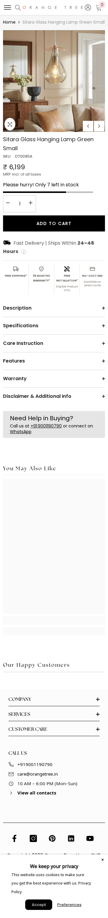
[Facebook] (14, 838)
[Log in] (88, 7)
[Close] (103, 860)
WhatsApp (21, 432)
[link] (54, 620)
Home (9, 22)
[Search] (18, 7)
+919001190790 (34, 764)
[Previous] (88, 126)
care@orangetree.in (37, 774)
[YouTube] (90, 838)
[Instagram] (33, 838)
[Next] (99, 126)
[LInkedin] (71, 838)
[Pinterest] (52, 838)
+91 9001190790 (46, 426)
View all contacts (36, 793)
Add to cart (54, 223)
